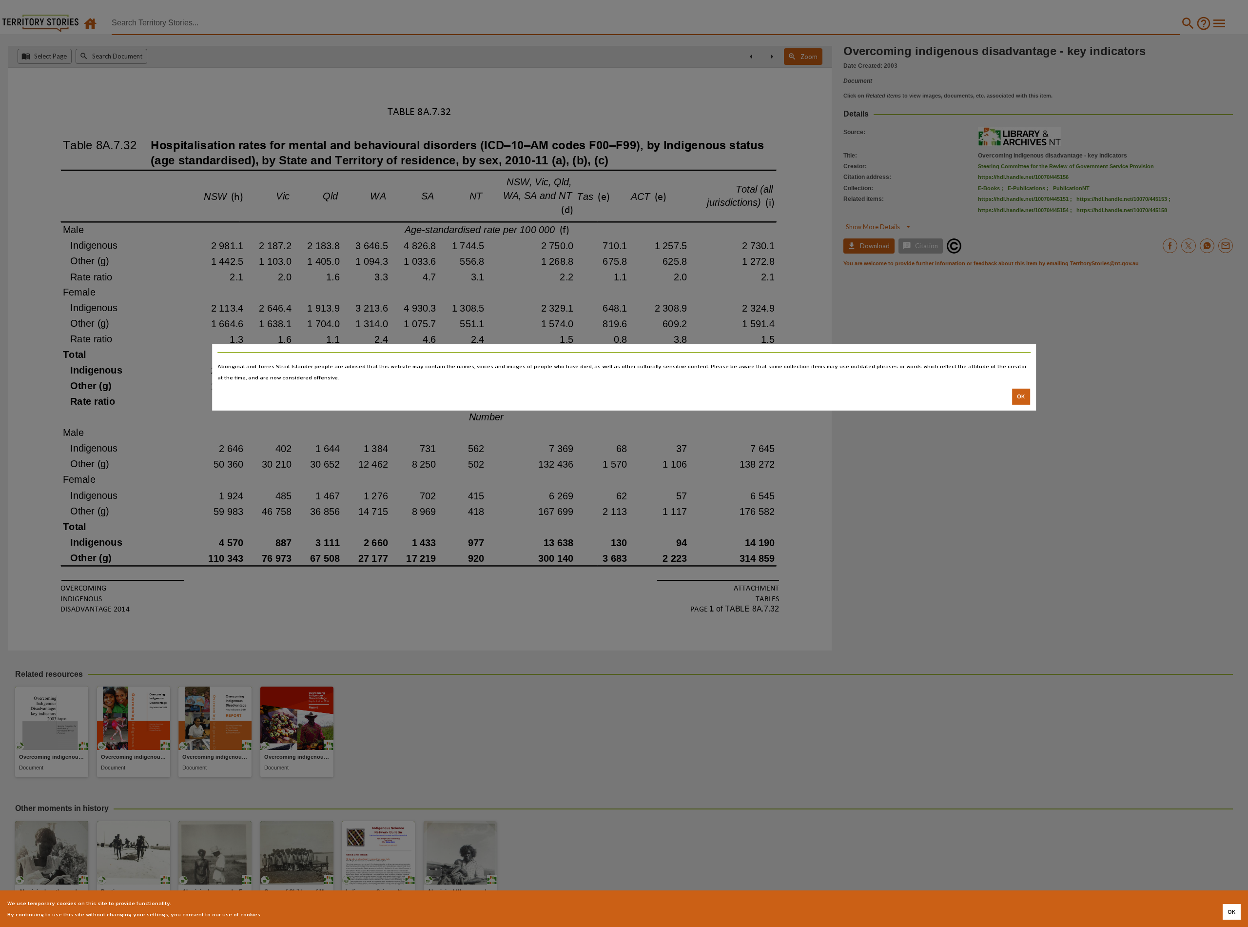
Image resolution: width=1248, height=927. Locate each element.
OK (1021, 396)
